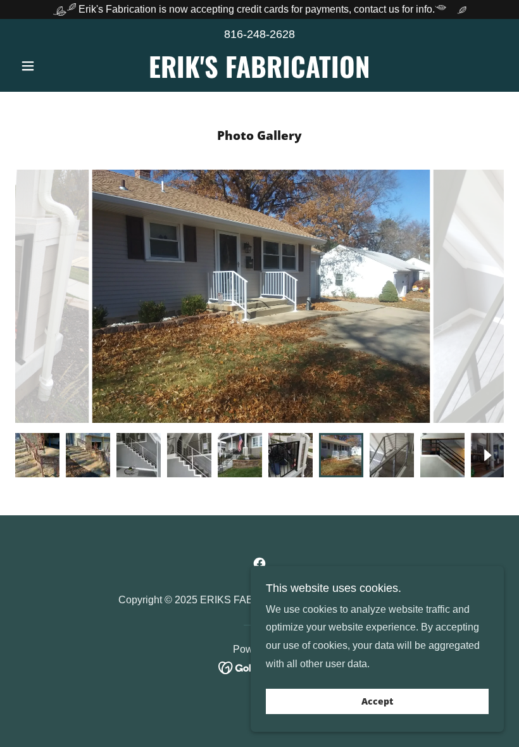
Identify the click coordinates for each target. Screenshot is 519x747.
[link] (259, 74)
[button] (52, 65)
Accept (377, 702)
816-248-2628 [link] (259, 34)
